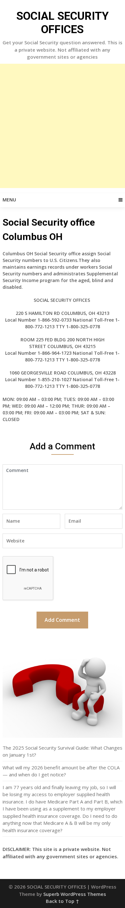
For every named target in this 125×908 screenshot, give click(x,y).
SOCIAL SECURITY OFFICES (62, 23)
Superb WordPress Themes (74, 894)
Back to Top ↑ (62, 901)
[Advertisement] (62, 126)
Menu (9, 200)
